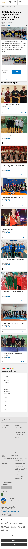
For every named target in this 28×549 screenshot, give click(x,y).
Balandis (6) (8, 387)
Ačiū (16, 71)
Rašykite (4, 488)
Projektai (3, 461)
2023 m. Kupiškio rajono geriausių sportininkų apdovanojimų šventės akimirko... (13, 166)
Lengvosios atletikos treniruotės (19, 436)
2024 (6, 401)
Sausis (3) (7, 393)
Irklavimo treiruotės (19, 430)
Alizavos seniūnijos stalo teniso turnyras (12, 353)
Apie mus (4, 427)
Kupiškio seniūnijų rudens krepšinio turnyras (13, 323)
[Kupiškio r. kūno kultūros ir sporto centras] (3, 2)
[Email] (2, 494)
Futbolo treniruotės (19, 429)
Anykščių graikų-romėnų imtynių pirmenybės (13, 197)
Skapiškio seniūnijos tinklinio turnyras (11, 135)
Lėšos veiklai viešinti (6, 460)
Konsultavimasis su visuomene (19, 461)
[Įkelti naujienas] (9, 2)
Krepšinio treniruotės (19, 427)
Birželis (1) (8, 382)
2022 (6, 409)
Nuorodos (17, 455)
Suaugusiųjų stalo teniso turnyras (10, 104)
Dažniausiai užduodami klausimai (20, 464)
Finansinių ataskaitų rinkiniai (8, 458)
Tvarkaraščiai (7, 420)
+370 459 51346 (5, 510)
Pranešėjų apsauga (19, 466)
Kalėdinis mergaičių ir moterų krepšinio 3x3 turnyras (13, 260)
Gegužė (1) (7, 385)
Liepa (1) (7, 380)
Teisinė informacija (19, 476)
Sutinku (14, 544)
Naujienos (8, 6)
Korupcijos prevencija (19, 473)
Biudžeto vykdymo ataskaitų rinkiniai (8, 456)
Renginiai (15, 6)
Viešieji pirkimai (5, 463)
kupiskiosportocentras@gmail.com (11, 511)
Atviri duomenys (18, 478)
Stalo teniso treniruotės (20, 432)
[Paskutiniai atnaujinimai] (15, 2)
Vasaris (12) (8, 391)
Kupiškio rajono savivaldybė (16, 500)
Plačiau (22, 112)
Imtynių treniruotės (19, 434)
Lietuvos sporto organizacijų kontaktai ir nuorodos (21, 469)
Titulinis (2, 6)
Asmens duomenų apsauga (21, 458)
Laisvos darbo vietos (19, 456)
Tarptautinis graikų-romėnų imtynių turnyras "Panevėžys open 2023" (13, 228)
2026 (6, 376)
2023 (6, 405)
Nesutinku (14, 540)
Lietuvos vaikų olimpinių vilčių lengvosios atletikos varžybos (12, 292)
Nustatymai (14, 536)
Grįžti (5, 79)
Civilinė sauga (18, 474)
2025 (6, 397)
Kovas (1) (7, 389)
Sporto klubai (17, 471)
